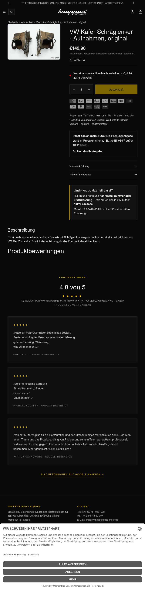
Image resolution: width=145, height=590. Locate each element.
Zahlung (85, 124)
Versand (73, 124)
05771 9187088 (82, 78)
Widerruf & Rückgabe (80, 174)
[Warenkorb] (140, 12)
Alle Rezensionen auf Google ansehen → (72, 474)
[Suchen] (11, 12)
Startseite (13, 22)
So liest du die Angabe (87, 151)
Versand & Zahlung (79, 165)
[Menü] (4, 12)
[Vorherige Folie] (12, 42)
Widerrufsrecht (99, 124)
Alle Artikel (27, 22)
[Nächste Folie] (56, 42)
